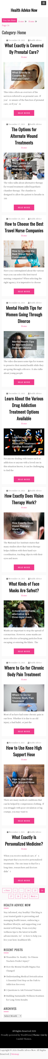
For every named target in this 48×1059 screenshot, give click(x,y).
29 (25, 896)
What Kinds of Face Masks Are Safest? (24, 586)
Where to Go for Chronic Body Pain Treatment (24, 670)
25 (35, 890)
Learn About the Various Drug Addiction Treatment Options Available (24, 408)
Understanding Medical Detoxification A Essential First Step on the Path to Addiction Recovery (24, 980)
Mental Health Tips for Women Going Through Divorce (24, 314)
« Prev (7, 890)
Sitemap (15, 1054)
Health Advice (35, 40)
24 (28, 890)
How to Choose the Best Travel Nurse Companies (24, 227)
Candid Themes (23, 1038)
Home (24, 57)
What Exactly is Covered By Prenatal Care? (24, 48)
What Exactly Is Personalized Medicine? (24, 840)
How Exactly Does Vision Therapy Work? (24, 498)
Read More (24, 113)
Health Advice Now (24, 10)
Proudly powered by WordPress (16, 1035)
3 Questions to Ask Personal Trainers (23, 990)
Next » (34, 896)
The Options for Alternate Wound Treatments (24, 136)
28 (18, 896)
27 (11, 896)
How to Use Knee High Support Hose (24, 750)
